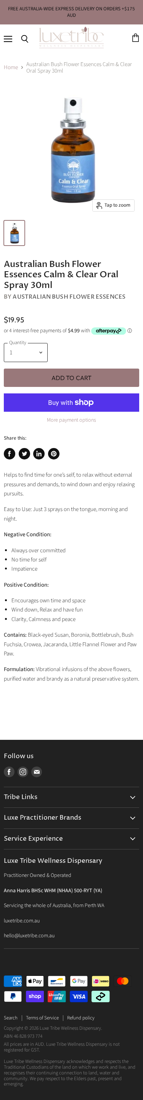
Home (11, 67)
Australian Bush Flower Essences (69, 297)
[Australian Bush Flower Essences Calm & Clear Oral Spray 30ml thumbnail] (14, 233)
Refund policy (81, 1017)
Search (11, 1017)
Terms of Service (42, 1017)
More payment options (71, 420)
